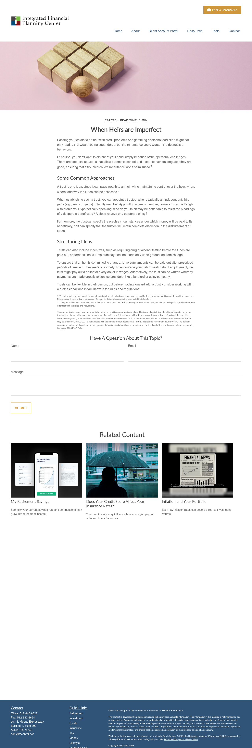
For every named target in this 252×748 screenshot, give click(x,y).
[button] (118, 31)
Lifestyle (74, 743)
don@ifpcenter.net (22, 734)
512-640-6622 (28, 713)
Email (132, 345)
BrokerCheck (176, 710)
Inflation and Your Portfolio (184, 502)
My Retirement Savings (30, 502)
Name (15, 345)
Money (73, 738)
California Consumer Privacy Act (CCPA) (207, 735)
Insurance (75, 728)
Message (17, 371)
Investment (76, 718)
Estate (73, 723)
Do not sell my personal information (181, 739)
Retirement (76, 713)
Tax (71, 733)
